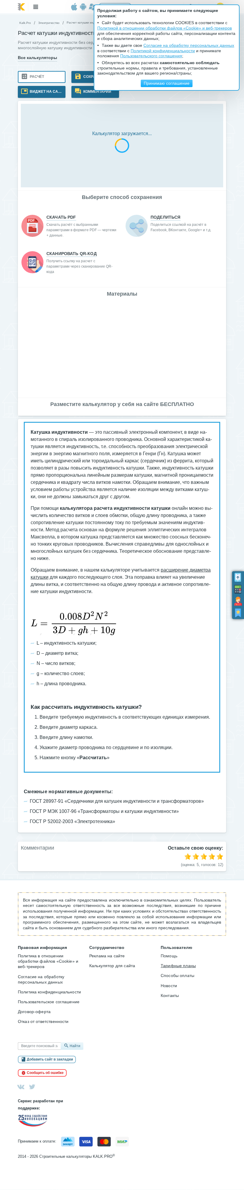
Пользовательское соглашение (48, 1001)
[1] (187, 856)
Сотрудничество (106, 947)
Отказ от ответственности (43, 1021)
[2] (196, 856)
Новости (169, 985)
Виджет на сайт (46, 91)
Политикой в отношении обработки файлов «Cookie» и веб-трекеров (164, 28)
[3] (204, 856)
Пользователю (176, 947)
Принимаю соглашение (167, 83)
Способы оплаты (177, 975)
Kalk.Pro (25, 22)
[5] (220, 856)
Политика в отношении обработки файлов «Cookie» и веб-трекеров (48, 961)
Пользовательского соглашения (151, 56)
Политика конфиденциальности (49, 992)
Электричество (49, 22)
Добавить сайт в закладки (50, 1059)
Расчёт (36, 77)
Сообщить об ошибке (45, 1073)
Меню (35, 6)
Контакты (170, 995)
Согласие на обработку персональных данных (41, 979)
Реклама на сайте (107, 955)
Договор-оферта (34, 1011)
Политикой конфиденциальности (163, 51)
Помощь (169, 955)
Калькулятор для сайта (112, 965)
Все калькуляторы (37, 57)
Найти (75, 1046)
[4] (212, 856)
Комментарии (96, 91)
